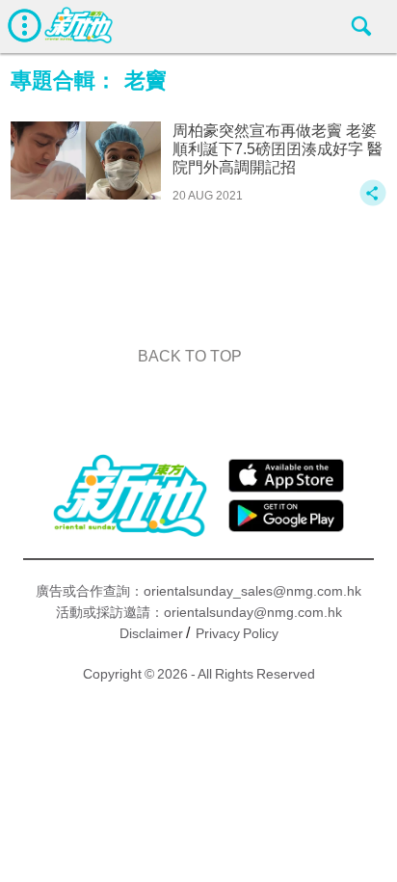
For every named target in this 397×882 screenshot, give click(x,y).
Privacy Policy (237, 633)
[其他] (372, 202)
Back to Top (190, 356)
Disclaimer (151, 633)
